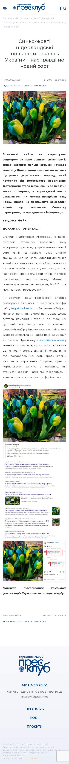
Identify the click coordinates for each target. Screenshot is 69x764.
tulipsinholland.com (24, 308)
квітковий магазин (50, 340)
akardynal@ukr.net (34, 696)
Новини (28, 86)
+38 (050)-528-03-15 (20, 691)
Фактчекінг (40, 86)
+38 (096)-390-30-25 (48, 691)
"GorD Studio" (31, 758)
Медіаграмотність (12, 86)
